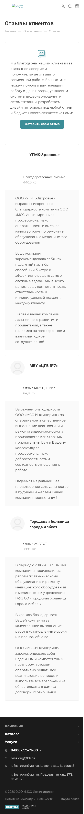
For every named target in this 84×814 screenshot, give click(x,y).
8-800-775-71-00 (24, 750)
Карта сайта (70, 799)
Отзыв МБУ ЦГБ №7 (39, 388)
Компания (14, 726)
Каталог (12, 734)
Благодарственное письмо (44, 177)
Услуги (11, 742)
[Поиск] (70, 6)
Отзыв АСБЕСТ (35, 544)
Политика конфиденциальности (29, 799)
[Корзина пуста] (77, 6)
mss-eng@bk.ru (23, 758)
